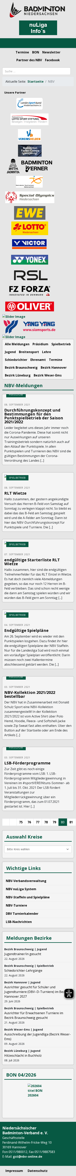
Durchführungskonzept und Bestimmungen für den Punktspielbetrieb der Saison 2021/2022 (33, 415)
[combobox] (36, 71)
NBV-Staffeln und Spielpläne (28, 897)
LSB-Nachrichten (19, 922)
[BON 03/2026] (38, 1098)
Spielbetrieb (61, 344)
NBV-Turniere (16, 905)
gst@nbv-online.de (27, 1156)
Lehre (46, 352)
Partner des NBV (29, 60)
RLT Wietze (15, 493)
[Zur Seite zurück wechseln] (13, 822)
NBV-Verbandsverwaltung (26, 881)
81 (71, 822)
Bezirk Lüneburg (18, 375)
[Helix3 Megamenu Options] (7, 43)
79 (54, 822)
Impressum (14, 1171)
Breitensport (29, 352)
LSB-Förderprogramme (27, 763)
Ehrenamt (38, 360)
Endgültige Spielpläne (26, 630)
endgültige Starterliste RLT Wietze (32, 561)
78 (46, 822)
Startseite (35, 81)
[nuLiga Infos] (38, 27)
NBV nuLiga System (21, 889)
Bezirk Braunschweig (21, 367)
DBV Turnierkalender (22, 913)
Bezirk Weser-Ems (48, 375)
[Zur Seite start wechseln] (6, 822)
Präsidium (40, 344)
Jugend (10, 352)
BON (35, 52)
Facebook (52, 60)
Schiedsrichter (16, 360)
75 (21, 822)
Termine (22, 52)
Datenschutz (38, 1171)
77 (37, 822)
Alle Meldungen (17, 344)
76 (29, 822)
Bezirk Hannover (54, 367)
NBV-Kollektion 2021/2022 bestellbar (29, 694)
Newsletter (51, 52)
